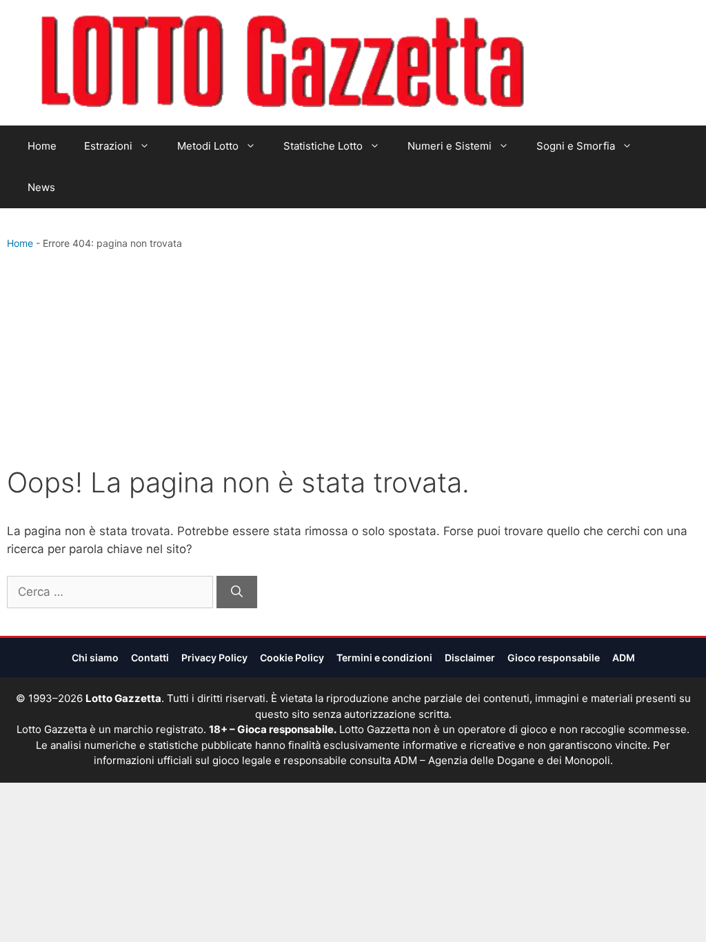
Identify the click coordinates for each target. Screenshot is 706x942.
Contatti (150, 657)
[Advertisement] (353, 361)
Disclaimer (470, 657)
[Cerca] (236, 592)
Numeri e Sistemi (449, 145)
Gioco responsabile (553, 657)
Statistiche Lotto (323, 145)
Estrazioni (108, 145)
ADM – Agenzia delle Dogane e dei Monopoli (502, 760)
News (41, 187)
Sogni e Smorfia (575, 145)
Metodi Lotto (208, 145)
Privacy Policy (214, 657)
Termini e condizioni (384, 657)
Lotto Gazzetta (604, 62)
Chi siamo (95, 657)
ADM (623, 657)
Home (42, 145)
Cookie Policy (292, 657)
